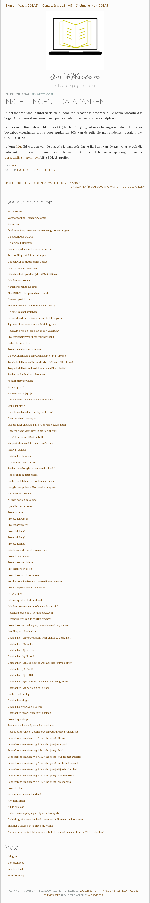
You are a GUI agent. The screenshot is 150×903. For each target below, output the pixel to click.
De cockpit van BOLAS (20, 236)
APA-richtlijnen (16, 800)
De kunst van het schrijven (22, 312)
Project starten (16, 512)
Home (10, 5)
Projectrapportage (18, 719)
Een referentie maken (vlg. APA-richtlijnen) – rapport (37, 744)
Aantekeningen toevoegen (22, 286)
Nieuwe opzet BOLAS (20, 299)
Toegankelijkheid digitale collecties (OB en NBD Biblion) (40, 362)
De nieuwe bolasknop (20, 243)
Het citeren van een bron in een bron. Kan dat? (33, 330)
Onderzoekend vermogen (22, 418)
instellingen (44, 169)
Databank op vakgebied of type (25, 706)
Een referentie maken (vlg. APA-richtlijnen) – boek (36, 750)
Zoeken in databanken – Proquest (26, 374)
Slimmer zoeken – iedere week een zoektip (31, 305)
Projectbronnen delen (20, 568)
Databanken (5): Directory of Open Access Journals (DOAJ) (41, 662)
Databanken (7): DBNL (21, 675)
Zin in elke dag (16, 807)
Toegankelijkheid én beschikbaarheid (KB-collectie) (37, 368)
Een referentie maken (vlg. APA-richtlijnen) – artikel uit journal (43, 763)
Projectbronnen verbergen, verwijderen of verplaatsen (43, 183)
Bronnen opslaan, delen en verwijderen (30, 249)
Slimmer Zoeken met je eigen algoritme (30, 825)
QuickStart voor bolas (20, 506)
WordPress (95, 895)
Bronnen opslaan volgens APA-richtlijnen (31, 725)
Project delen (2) (17, 537)
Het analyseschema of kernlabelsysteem (30, 612)
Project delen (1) (17, 531)
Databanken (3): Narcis (21, 650)
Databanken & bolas (19, 456)
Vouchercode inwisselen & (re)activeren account (35, 581)
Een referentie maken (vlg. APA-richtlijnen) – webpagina (39, 782)
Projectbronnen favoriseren (23, 575)
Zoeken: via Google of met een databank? (31, 468)
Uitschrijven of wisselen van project (27, 550)
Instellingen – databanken (22, 631)
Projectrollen (15, 788)
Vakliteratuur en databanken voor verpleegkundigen (37, 424)
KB (55, 169)
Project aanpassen (18, 518)
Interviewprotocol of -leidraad (25, 600)
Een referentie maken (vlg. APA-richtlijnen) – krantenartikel (41, 775)
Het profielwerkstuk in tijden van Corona (30, 443)
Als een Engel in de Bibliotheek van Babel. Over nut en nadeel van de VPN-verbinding (56, 832)
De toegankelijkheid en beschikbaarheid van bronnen (37, 355)
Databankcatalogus (18, 700)
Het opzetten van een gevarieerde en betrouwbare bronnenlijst (43, 731)
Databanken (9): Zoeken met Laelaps (28, 688)
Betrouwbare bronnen (20, 493)
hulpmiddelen (26, 169)
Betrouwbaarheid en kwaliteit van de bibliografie (35, 318)
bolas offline (15, 211)
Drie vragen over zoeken (22, 462)
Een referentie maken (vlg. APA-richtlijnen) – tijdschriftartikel (42, 769)
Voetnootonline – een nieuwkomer (27, 218)
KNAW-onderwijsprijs (20, 393)
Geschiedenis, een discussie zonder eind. (31, 399)
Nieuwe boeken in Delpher (23, 500)
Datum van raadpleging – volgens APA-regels (33, 813)
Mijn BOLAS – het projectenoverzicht (28, 293)
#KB (14, 165)
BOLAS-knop (15, 594)
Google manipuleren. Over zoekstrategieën (32, 487)
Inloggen (13, 856)
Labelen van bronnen (19, 280)
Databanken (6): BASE (20, 669)
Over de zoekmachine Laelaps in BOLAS (30, 412)
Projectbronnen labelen (21, 562)
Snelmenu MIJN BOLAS (92, 5)
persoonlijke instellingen (22, 157)
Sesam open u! (16, 387)
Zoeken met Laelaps (19, 694)
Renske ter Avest (42, 94)
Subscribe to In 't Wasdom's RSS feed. (103, 890)
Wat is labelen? (16, 406)
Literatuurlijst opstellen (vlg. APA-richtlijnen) (33, 274)
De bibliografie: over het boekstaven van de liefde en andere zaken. (45, 819)
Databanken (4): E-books (22, 656)
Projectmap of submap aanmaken (26, 587)
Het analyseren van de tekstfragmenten (29, 619)
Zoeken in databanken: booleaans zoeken (31, 481)
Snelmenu (13, 224)
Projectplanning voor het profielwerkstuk (31, 337)
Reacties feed (15, 869)
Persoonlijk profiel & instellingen (27, 255)
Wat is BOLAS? (28, 5)
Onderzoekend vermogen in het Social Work (32, 431)
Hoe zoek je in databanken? (23, 474)
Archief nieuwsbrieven (20, 380)
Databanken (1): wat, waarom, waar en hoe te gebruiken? (107, 186)
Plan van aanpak (17, 449)
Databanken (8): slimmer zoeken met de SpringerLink (38, 681)
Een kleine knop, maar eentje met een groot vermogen (38, 230)
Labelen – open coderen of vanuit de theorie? (33, 606)
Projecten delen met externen (24, 349)
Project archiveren (18, 525)
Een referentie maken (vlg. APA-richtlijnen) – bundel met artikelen (44, 756)
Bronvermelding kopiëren (22, 268)
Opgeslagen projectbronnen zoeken (28, 261)
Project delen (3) (17, 543)
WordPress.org (16, 875)
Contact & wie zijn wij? (57, 5)
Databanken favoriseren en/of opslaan (29, 713)
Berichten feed (16, 862)
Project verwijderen (19, 556)
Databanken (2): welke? (21, 644)
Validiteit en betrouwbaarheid (24, 794)
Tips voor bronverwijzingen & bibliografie (32, 324)
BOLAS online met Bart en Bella (26, 437)
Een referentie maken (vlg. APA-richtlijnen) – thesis (36, 738)
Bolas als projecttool (19, 343)
